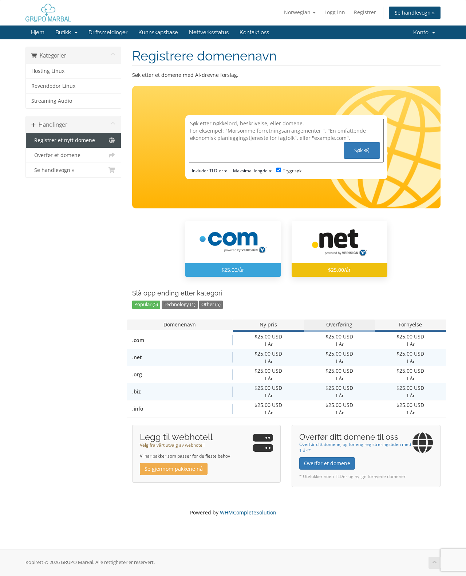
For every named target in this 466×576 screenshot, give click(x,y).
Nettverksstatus (209, 32)
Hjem (37, 32)
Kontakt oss (254, 32)
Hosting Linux (47, 71)
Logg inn (334, 12)
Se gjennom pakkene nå (174, 468)
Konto (422, 32)
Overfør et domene (55, 155)
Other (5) (211, 304)
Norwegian (298, 12)
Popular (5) (146, 304)
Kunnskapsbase (158, 32)
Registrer (365, 12)
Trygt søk (292, 171)
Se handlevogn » (415, 12)
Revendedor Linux (53, 86)
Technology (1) (180, 304)
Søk (359, 150)
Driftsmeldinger (107, 32)
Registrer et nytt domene (63, 140)
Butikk (64, 32)
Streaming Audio (51, 101)
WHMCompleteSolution (248, 512)
